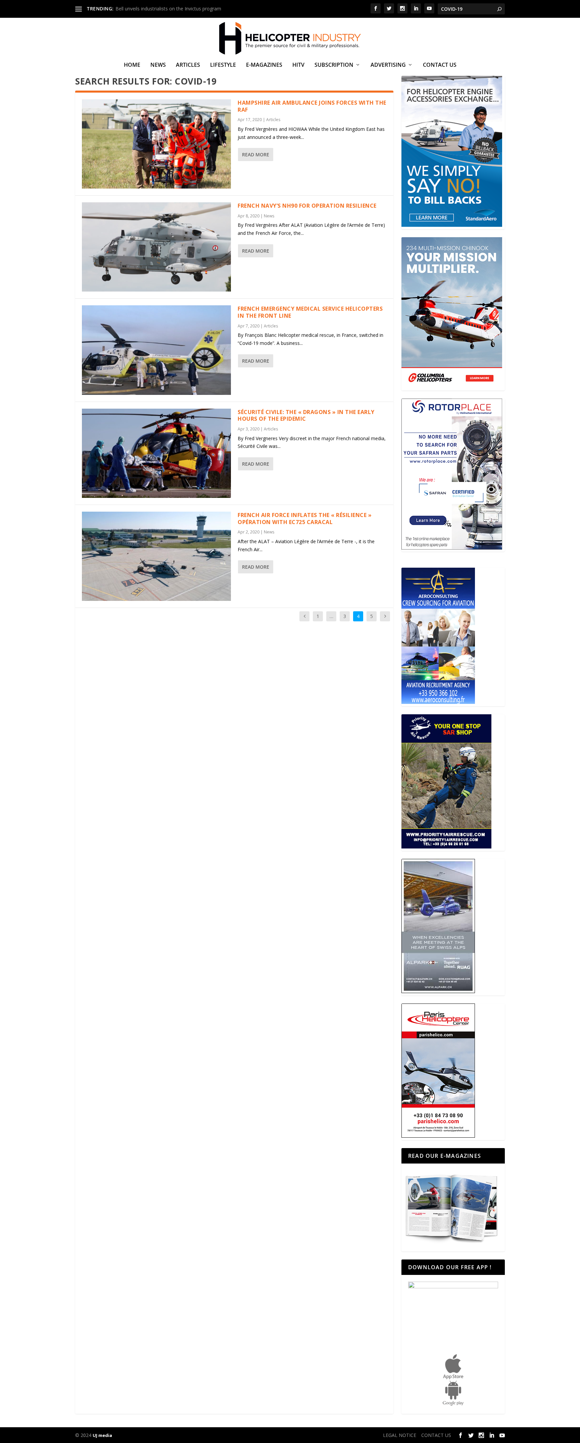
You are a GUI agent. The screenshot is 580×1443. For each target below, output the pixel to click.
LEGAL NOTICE (399, 1435)
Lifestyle (223, 65)
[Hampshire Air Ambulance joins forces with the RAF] (156, 144)
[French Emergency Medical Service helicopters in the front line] (156, 350)
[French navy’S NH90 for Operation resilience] (156, 247)
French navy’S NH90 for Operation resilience (307, 205)
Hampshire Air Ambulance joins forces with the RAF (312, 106)
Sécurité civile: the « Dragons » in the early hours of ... (173, 8)
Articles (188, 65)
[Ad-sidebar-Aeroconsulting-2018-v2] (438, 702)
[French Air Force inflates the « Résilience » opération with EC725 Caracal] (156, 556)
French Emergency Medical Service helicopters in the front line (310, 312)
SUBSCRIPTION (334, 65)
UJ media (102, 1435)
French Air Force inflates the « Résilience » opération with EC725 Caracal (305, 518)
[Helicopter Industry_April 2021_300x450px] (451, 386)
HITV (298, 65)
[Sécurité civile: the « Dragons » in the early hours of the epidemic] (156, 453)
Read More (255, 154)
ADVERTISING (388, 65)
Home (132, 65)
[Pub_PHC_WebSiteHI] (438, 1136)
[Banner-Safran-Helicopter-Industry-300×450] (451, 548)
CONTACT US (439, 65)
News (158, 65)
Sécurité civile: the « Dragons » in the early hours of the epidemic (306, 415)
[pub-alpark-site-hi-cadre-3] (438, 991)
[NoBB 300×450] (451, 225)
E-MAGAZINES (264, 65)
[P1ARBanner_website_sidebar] (446, 846)
